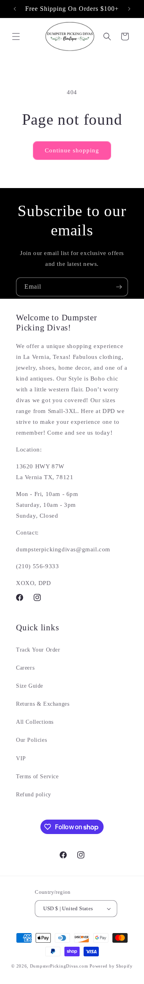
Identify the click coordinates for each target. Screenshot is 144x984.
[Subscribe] (119, 286)
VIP (21, 758)
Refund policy (33, 795)
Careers (25, 668)
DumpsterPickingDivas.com (59, 966)
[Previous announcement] (15, 9)
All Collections (35, 722)
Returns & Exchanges (42, 704)
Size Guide (29, 686)
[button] (16, 36)
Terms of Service (37, 776)
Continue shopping (72, 150)
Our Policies (31, 740)
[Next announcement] (129, 9)
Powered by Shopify (111, 966)
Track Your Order (38, 650)
